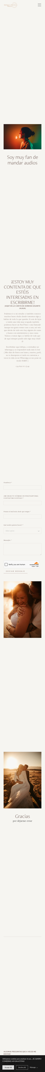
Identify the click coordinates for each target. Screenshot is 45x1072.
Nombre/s (8, 482)
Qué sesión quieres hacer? (13, 525)
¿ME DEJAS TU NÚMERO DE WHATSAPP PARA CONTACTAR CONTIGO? (21, 497)
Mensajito (8, 540)
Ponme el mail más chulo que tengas (17, 512)
